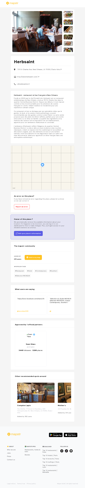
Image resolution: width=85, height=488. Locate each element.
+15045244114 (22, 84)
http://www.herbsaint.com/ (27, 77)
